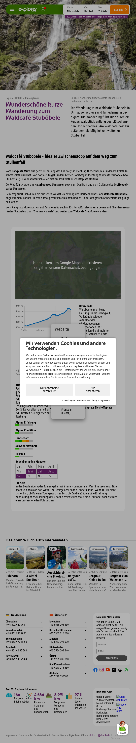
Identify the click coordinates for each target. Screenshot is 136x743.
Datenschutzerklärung (87, 400)
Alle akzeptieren (93, 389)
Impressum (105, 400)
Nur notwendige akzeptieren (49, 389)
